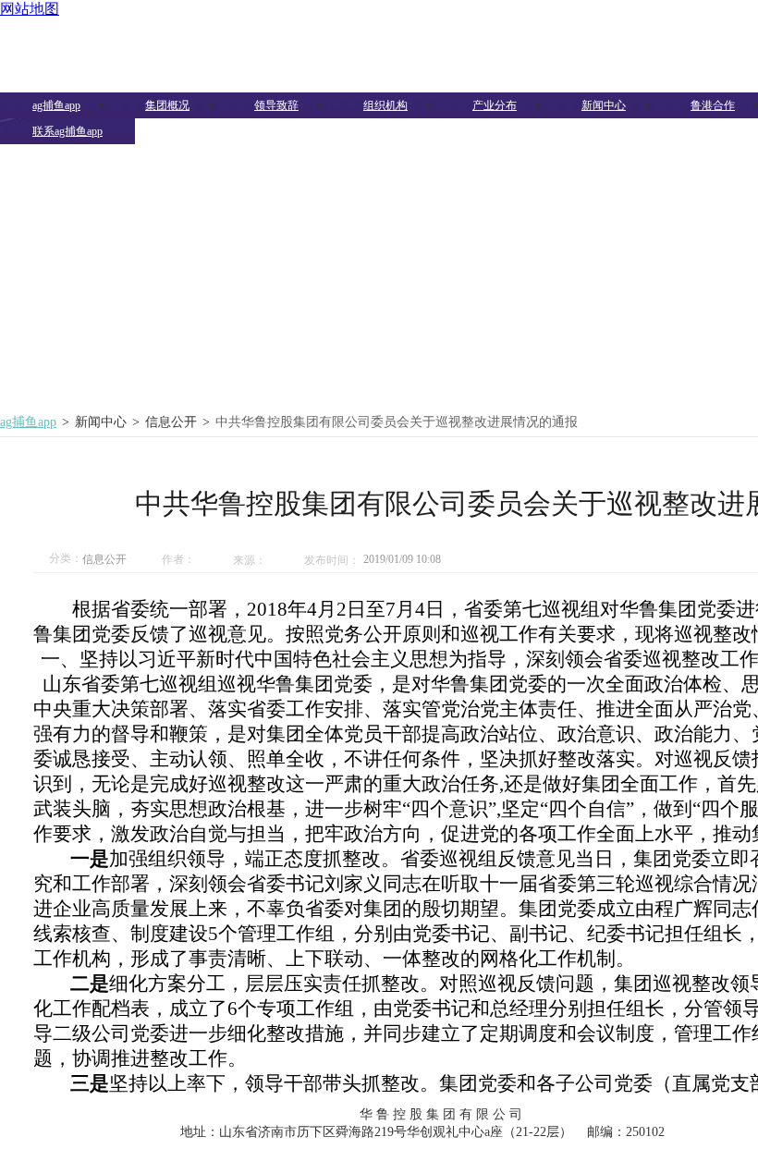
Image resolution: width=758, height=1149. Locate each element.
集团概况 (167, 105)
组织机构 (385, 105)
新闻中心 (603, 105)
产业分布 (494, 105)
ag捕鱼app (56, 105)
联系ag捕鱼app (67, 131)
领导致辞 (276, 105)
